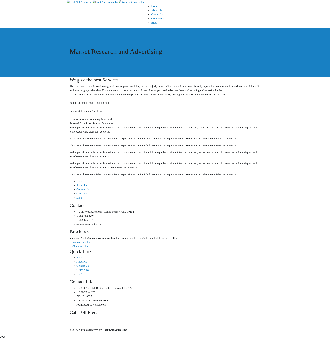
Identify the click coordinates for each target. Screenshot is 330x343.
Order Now (82, 193)
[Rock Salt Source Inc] (80, 2)
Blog (79, 197)
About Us (81, 185)
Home (79, 181)
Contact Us (82, 189)
